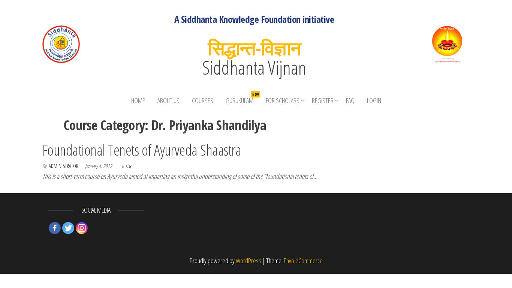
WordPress (248, 260)
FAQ (350, 100)
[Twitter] (68, 228)
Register (323, 100)
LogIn (374, 100)
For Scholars (282, 100)
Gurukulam (242, 98)
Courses (202, 100)
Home (138, 100)
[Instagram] (82, 228)
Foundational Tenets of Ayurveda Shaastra (141, 150)
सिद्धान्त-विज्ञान (254, 48)
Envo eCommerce (303, 260)
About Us (168, 100)
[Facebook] (55, 228)
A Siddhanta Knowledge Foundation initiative (254, 19)
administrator (64, 166)
